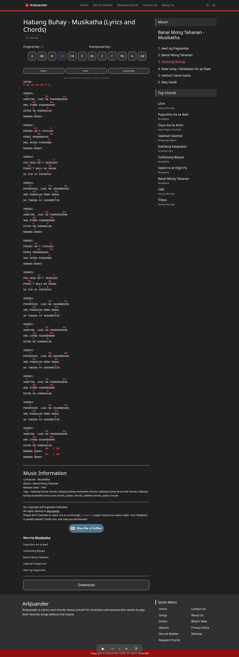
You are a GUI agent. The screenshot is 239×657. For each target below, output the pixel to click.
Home (84, 5)
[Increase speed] (126, 649)
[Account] (214, 5)
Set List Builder (103, 5)
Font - (86, 70)
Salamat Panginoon (35, 563)
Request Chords (127, 5)
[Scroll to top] (136, 649)
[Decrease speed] (112, 649)
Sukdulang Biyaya (34, 550)
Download (86, 585)
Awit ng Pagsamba (34, 570)
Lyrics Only (128, 70)
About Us (168, 5)
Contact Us (150, 5)
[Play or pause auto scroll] (102, 648)
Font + (43, 70)
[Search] (207, 5)
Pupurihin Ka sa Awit (35, 544)
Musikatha (53, 511)
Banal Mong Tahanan (36, 557)
